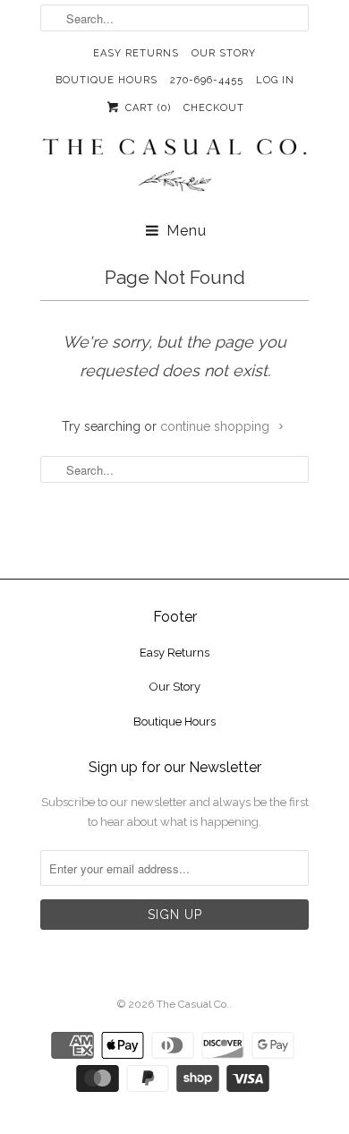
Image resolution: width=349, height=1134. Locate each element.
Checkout (213, 108)
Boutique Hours (106, 80)
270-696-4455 (206, 80)
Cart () (146, 108)
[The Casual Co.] (174, 167)
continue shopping (216, 426)
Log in (275, 80)
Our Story (224, 53)
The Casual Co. (193, 1004)
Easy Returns (136, 53)
